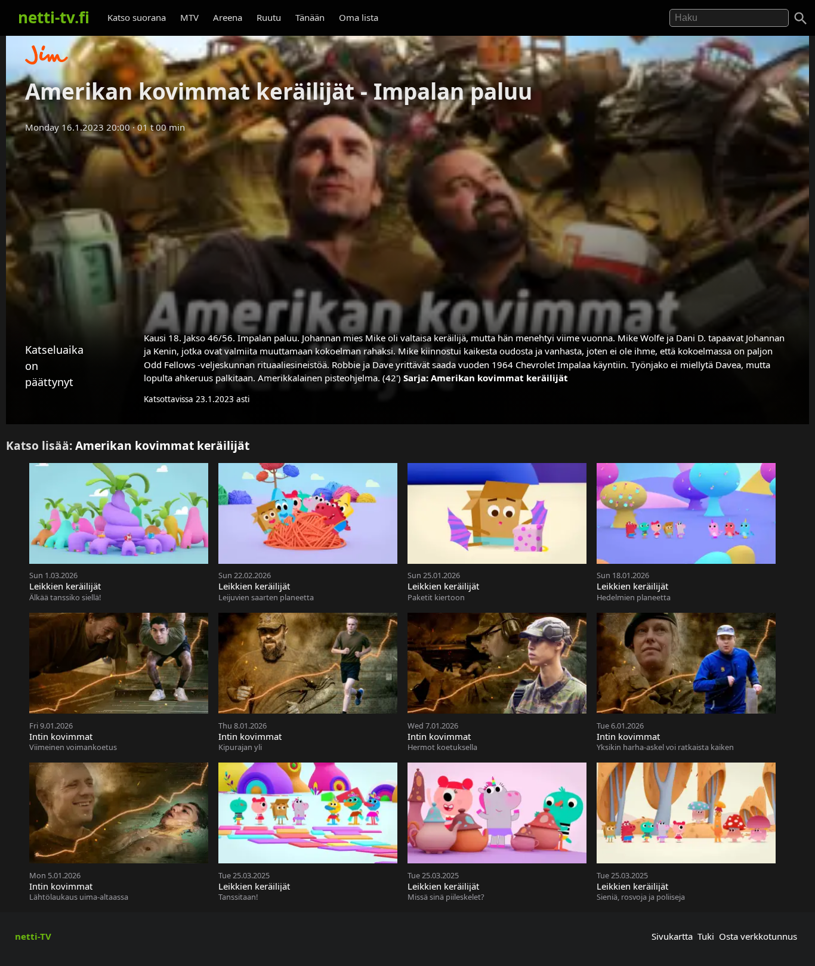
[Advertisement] (407, 228)
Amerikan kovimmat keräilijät (499, 378)
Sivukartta (672, 936)
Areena (227, 17)
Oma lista (358, 17)
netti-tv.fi (53, 17)
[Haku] (800, 18)
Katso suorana (136, 17)
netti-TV (33, 936)
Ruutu (269, 17)
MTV (189, 17)
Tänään (310, 17)
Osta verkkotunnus (758, 936)
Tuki (705, 936)
